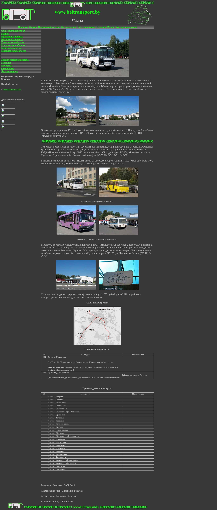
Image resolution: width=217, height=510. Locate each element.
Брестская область (12, 36)
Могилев (6, 62)
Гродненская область (13, 45)
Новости (23, 27)
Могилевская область (13, 50)
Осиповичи (7, 68)
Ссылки (101, 27)
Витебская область (12, 39)
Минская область (11, 48)
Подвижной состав (49, 27)
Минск (5, 33)
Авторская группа (126, 27)
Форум (33, 27)
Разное (111, 27)
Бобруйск (6, 65)
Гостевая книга (86, 27)
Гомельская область (12, 42)
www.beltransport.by (13, 30)
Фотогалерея (68, 27)
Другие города (9, 71)
